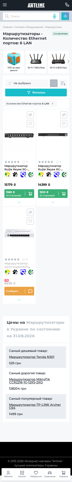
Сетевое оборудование (28, 27)
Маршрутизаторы (56, 27)
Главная (7, 27)
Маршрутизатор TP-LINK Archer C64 (35, 406)
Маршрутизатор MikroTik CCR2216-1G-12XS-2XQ (29, 381)
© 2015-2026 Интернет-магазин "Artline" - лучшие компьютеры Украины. (36, 463)
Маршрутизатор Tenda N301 (31, 357)
